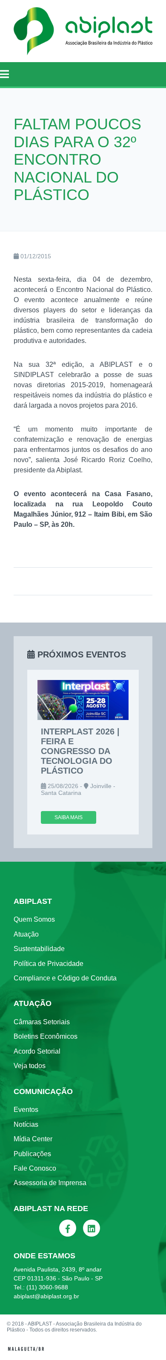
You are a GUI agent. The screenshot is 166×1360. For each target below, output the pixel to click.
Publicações (32, 1153)
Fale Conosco (35, 1168)
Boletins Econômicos (45, 1036)
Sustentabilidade (39, 948)
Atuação (26, 934)
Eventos (26, 1109)
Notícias (26, 1124)
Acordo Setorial (37, 1051)
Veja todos (30, 1065)
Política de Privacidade (48, 963)
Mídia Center (33, 1139)
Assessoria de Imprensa (50, 1182)
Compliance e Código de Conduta (65, 978)
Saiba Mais (68, 817)
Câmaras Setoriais (42, 1022)
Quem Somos (34, 919)
